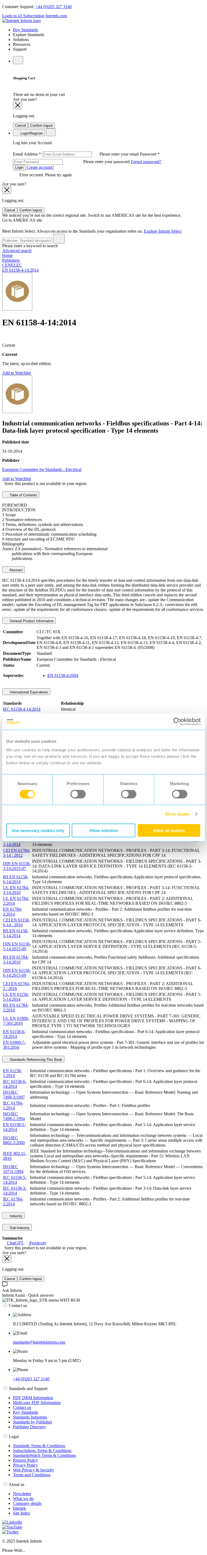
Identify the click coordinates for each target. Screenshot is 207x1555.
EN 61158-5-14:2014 (14, 1127)
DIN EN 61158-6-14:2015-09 (17, 973)
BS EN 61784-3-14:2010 (16, 959)
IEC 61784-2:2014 (13, 1201)
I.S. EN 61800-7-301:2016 (16, 1021)
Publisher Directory (29, 1427)
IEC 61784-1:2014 (13, 1105)
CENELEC (12, 265)
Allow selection (103, 830)
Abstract (16, 570)
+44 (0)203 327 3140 (53, 6)
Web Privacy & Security (33, 1470)
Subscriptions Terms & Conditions (42, 1450)
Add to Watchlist (16, 372)
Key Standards (25, 1412)
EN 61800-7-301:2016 (14, 1045)
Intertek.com (56, 15)
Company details (27, 1503)
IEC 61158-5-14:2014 (14, 1180)
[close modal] (17, 105)
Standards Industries (30, 1417)
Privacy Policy (25, 1465)
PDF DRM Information (33, 1397)
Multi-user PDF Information (37, 1402)
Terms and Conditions (31, 1475)
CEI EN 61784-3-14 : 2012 (16, 853)
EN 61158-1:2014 (12, 1073)
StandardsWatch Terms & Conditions (44, 1455)
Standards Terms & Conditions (39, 1445)
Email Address (76, 154)
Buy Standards (25, 29)
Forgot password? (146, 161)
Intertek (19, 1508)
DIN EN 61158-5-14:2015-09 (17, 946)
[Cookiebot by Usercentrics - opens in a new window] (177, 722)
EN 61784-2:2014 (12, 911)
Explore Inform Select (162, 231)
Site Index (21, 1513)
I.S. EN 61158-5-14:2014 (16, 997)
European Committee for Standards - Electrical (41, 469)
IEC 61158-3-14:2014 (14, 1190)
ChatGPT (15, 1243)
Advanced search (17, 250)
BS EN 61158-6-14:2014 (15, 879)
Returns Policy (25, 1460)
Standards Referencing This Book (35, 1060)
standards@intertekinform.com (39, 1342)
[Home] (21, 20)
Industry (15, 1216)
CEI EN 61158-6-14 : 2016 (16, 922)
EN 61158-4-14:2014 (20, 270)
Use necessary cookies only (38, 830)
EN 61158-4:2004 (62, 675)
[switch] (78, 794)
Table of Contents (23, 495)
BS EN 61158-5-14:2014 (15, 933)
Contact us (22, 1407)
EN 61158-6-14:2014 (14, 1034)
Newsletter (22, 1493)
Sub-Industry (19, 1228)
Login (19, 168)
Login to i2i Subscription (23, 15)
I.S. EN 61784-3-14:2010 (16, 890)
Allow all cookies (169, 830)
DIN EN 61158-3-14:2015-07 (17, 866)
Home (7, 255)
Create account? (40, 167)
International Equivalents (28, 692)
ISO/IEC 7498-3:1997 (14, 1094)
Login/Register (31, 133)
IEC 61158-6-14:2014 (14, 1084)
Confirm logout (41, 125)
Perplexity (37, 1243)
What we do (23, 1498)
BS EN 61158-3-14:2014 (15, 842)
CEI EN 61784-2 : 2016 (16, 986)
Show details (177, 814)
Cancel (20, 125)
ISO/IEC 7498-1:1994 (14, 1116)
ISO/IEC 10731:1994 (13, 1169)
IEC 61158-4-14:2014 (21, 709)
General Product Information (31, 621)
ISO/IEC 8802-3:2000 (14, 1140)
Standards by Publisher (32, 1422)
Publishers (11, 260)
